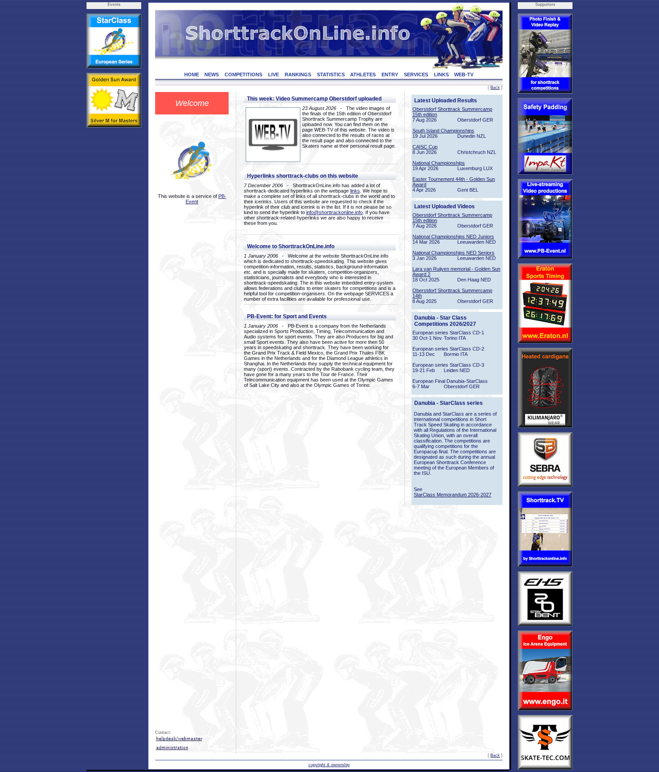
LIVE (273, 74)
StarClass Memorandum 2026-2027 (452, 494)
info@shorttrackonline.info (334, 212)
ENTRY (390, 74)
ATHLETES (363, 74)
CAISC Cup (425, 146)
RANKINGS (298, 74)
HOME (191, 74)
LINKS (441, 74)
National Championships (438, 163)
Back (495, 87)
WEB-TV (463, 74)
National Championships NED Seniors (453, 252)
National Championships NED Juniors (453, 236)
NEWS (211, 74)
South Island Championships (443, 130)
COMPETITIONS (243, 74)
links (355, 190)
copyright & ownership (329, 765)
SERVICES (416, 74)
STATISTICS (331, 74)
